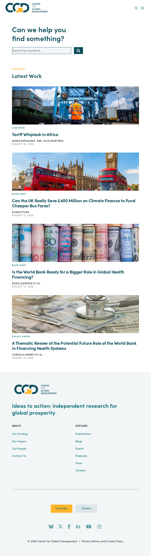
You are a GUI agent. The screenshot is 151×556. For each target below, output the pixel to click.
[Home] (75, 8)
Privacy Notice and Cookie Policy (102, 541)
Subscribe (61, 508)
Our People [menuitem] (19, 448)
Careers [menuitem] (81, 470)
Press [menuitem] (79, 463)
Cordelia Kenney (24, 354)
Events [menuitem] (80, 448)
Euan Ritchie (20, 212)
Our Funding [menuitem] (20, 434)
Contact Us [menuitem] (19, 456)
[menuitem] (136, 8)
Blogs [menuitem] (79, 441)
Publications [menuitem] (83, 434)
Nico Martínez (53, 141)
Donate (86, 508)
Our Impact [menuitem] (19, 441)
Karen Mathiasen (24, 141)
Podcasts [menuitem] (81, 456)
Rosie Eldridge (22, 283)
